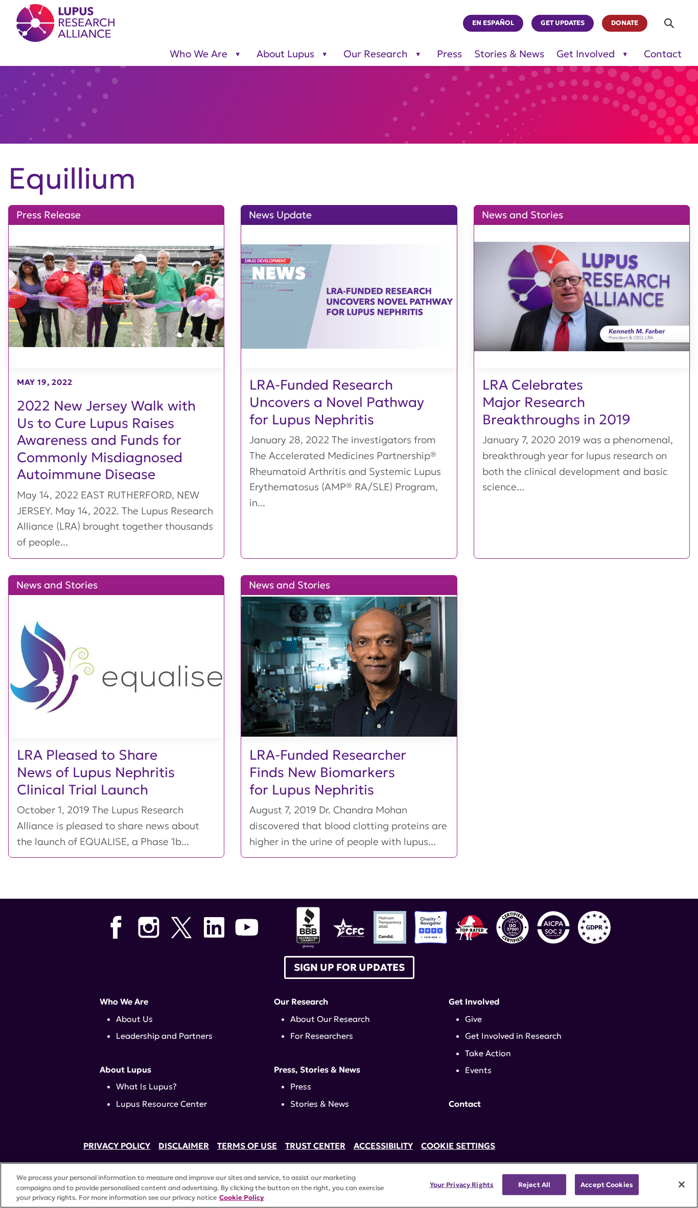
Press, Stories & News (317, 1069)
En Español (493, 23)
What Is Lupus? (146, 1086)
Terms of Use (247, 1146)
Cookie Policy (241, 1197)
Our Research (375, 54)
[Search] (669, 23)
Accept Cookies (606, 1184)
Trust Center (315, 1146)
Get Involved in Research (513, 1036)
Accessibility (383, 1146)
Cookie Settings (458, 1146)
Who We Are (198, 54)
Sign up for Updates (349, 967)
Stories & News (509, 54)
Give (473, 1019)
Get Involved (585, 54)
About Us (134, 1019)
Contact (663, 54)
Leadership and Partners (164, 1036)
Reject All (534, 1184)
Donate (624, 23)
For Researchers (321, 1036)
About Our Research (330, 1019)
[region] (349, 1185)
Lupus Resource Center (161, 1104)
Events (478, 1070)
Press (449, 54)
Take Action (488, 1053)
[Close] (681, 1184)
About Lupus (285, 54)
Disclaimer (183, 1146)
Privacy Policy (116, 1146)
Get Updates (563, 23)
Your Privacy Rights (462, 1184)
